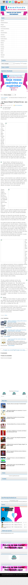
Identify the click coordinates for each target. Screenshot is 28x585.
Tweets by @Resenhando (14, 475)
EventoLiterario (4, 38)
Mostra (6, 97)
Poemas (2, 46)
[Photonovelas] (14, 394)
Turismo (2, 56)
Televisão (3, 54)
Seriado (2, 48)
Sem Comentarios (18, 105)
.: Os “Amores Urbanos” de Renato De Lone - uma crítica (14, 102)
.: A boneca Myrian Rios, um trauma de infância (16, 424)
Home (2, 97)
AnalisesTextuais (4, 22)
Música (2, 42)
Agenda (2, 20)
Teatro (2, 52)
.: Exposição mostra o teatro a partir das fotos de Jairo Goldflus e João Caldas (16, 330)
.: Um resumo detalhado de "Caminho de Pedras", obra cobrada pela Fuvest (16, 431)
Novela (2, 44)
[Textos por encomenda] (14, 14)
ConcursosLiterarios (5, 28)
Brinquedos (3, 26)
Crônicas (2, 34)
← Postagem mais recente (7, 350)
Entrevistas (3, 36)
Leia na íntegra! (8, 327)
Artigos (2, 24)
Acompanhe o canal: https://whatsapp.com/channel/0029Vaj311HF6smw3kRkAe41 (14, 501)
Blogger (17, 391)
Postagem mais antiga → (21, 350)
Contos (2, 30)
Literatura (3, 40)
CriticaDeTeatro (4, 32)
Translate (25, 63)
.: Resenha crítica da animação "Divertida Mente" (16, 403)
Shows (2, 50)
